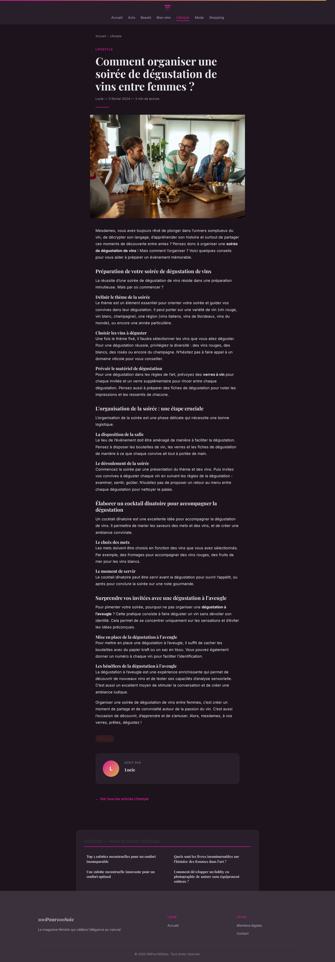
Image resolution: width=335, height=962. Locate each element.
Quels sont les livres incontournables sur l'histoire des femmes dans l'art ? (206, 858)
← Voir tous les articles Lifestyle (122, 799)
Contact (243, 933)
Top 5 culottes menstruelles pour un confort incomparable (121, 858)
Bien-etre (164, 17)
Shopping (216, 17)
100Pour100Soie (56, 919)
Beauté (146, 17)
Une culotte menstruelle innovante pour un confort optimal (121, 874)
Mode (199, 17)
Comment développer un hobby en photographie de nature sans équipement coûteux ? (206, 876)
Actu (131, 17)
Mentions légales (249, 925)
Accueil (117, 17)
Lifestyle (182, 17)
